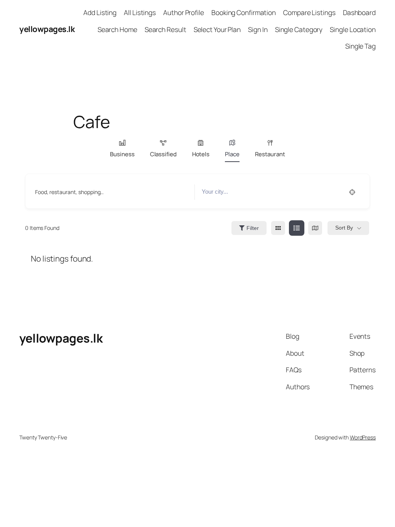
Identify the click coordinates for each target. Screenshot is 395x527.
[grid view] (278, 228)
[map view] (315, 228)
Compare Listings (309, 12)
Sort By (344, 228)
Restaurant (270, 154)
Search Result (165, 29)
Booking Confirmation (243, 12)
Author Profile (183, 12)
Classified (163, 154)
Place (232, 154)
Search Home (117, 29)
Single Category (299, 29)
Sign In (257, 29)
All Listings (140, 12)
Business (122, 154)
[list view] (296, 228)
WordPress (363, 437)
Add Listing (99, 12)
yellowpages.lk (46, 29)
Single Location (353, 29)
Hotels (200, 154)
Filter (252, 228)
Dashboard (359, 12)
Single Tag (360, 46)
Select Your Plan (217, 29)
